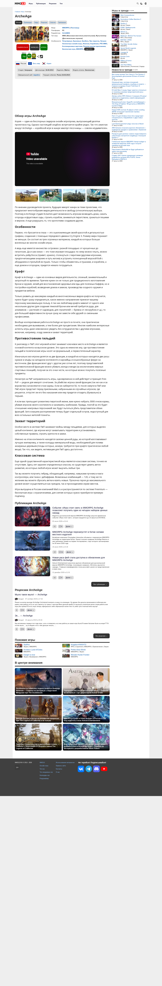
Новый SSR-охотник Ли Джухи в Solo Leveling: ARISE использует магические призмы (128, 111)
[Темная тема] (141, 3)
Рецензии (52, 3)
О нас (58, 772)
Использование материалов (65, 762)
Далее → (69, 526)
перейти (36, 75)
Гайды (36, 22)
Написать (35, 47)
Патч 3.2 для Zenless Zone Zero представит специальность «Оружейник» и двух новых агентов (127, 118)
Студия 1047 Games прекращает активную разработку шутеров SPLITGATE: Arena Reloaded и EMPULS (127, 157)
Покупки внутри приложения (94, 46)
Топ (61, 3)
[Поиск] (137, 3)
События (53, 22)
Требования (62, 22)
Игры (31, 3)
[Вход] (145, 3)
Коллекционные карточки (72, 46)
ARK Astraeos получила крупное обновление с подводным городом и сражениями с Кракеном (129, 129)
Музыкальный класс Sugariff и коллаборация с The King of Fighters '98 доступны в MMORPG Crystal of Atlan (128, 104)
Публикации (41, 3)
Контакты (59, 769)
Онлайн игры (44, 766)
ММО (105, 44)
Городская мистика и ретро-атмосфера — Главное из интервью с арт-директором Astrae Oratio (86, 692)
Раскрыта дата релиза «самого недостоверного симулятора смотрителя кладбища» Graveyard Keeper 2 (129, 135)
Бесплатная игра (68, 49)
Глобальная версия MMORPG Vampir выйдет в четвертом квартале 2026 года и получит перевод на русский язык (129, 143)
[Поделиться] (38, 56)
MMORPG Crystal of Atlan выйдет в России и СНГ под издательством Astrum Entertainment (85, 719)
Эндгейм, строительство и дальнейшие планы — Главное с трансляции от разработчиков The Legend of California (37, 746)
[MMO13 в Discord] (96, 769)
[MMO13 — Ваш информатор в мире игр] (20, 3)
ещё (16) (89, 49)
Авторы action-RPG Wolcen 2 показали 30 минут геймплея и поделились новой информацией (129, 97)
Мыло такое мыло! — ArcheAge (31, 594)
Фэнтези (86, 44)
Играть (44, 47)
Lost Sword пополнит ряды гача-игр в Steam (128, 124)
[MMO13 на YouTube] (104, 769)
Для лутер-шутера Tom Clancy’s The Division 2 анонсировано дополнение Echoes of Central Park (128, 76)
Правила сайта (61, 766)
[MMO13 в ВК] (81, 769)
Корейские (94, 44)
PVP (101, 44)
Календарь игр (44, 775)
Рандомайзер (44, 778)
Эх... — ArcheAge (24, 615)
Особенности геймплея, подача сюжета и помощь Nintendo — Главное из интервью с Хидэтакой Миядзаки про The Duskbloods (38, 690)
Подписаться (22, 47)
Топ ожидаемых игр (46, 772)
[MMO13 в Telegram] (88, 769)
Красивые (77, 41)
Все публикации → (100, 584)
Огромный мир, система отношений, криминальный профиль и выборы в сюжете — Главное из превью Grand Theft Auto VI (129, 84)
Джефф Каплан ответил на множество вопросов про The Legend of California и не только (37, 719)
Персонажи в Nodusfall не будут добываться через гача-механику (128, 150)
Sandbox (85, 41)
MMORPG (65, 28)
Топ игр (42, 769)
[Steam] (41, 56)
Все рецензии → (101, 636)
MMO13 (42, 762)
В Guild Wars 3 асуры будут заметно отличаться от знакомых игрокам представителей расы (129, 91)
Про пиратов (94, 41)
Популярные (67, 41)
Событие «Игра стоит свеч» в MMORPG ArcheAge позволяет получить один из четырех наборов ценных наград (79, 510)
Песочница (75, 28)
